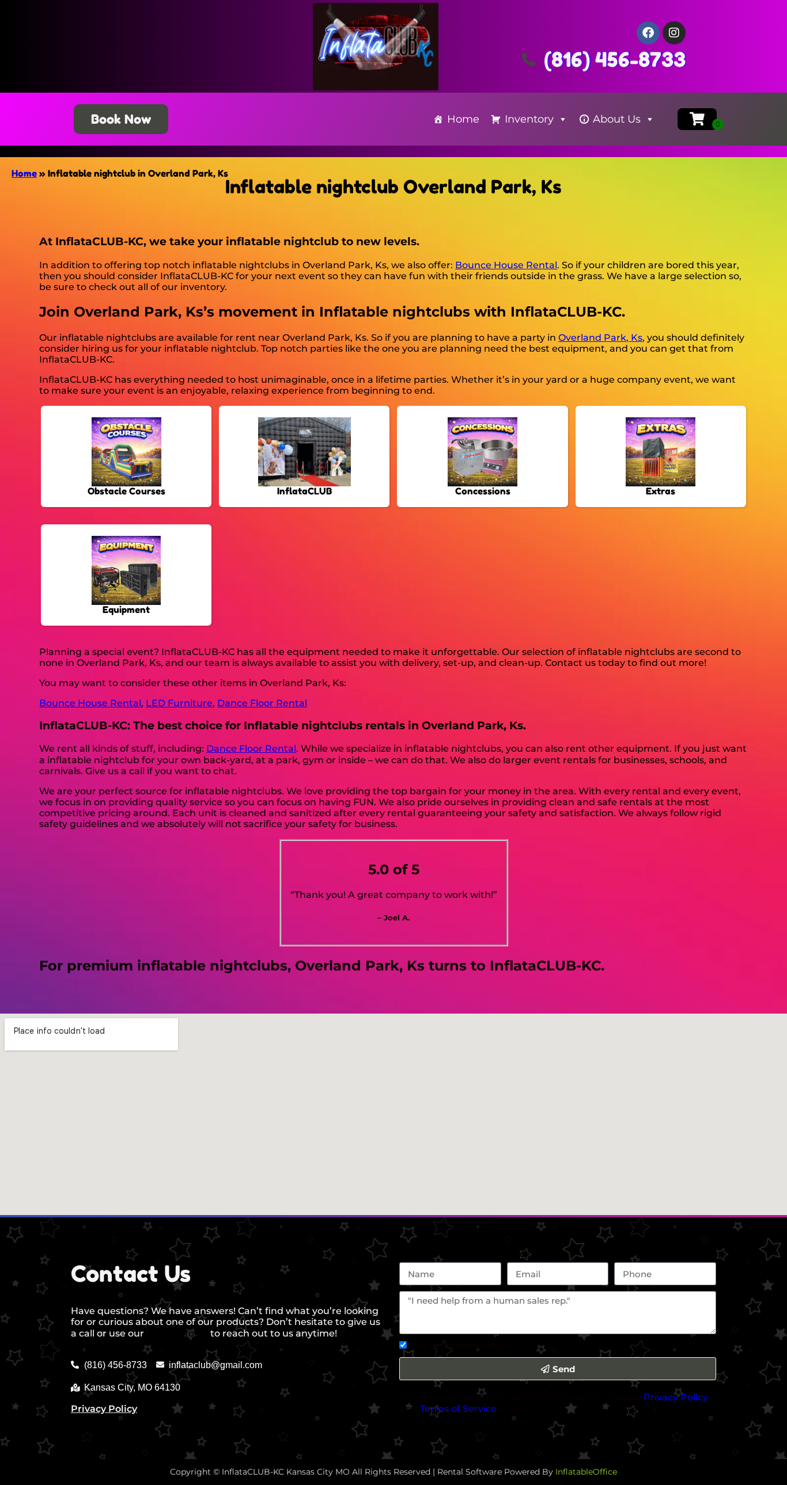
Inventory (529, 119)
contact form (177, 1333)
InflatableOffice (586, 1472)
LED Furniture (179, 703)
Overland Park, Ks (600, 337)
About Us (617, 119)
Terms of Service (458, 1408)
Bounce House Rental (506, 265)
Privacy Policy (104, 1408)
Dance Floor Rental (262, 703)
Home (463, 119)
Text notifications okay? (461, 1345)
